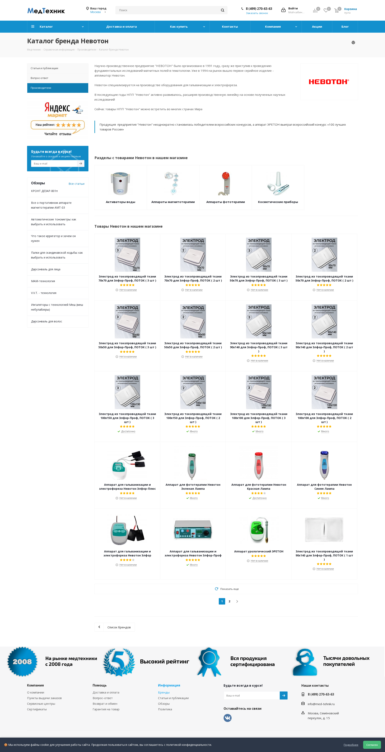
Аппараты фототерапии (225, 202)
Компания (35, 685)
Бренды (164, 692)
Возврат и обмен (105, 704)
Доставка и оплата (106, 692)
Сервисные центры (41, 704)
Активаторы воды (120, 202)
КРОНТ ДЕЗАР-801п (44, 191)
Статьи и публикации (173, 698)
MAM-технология (43, 281)
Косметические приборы (278, 202)
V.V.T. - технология (43, 293)
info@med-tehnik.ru (321, 704)
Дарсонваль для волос (46, 321)
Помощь (100, 685)
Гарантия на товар (106, 709)
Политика (165, 709)
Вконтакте (228, 718)
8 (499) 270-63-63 (259, 8)
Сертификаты (37, 709)
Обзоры (164, 704)
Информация (169, 685)
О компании (35, 692)
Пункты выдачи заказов (44, 698)
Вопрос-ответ (103, 698)
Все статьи (76, 184)
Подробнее (351, 745)
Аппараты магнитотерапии (173, 202)
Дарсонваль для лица (45, 269)
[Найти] (222, 10)
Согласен (372, 745)
